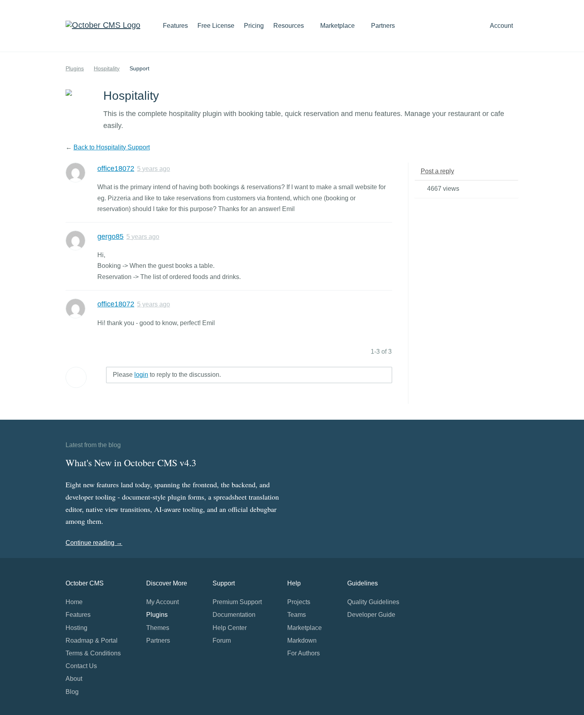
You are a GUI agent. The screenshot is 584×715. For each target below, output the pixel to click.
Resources (289, 25)
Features (175, 25)
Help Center (230, 627)
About (74, 678)
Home (74, 602)
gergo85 (110, 236)
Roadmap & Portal (92, 640)
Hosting (76, 627)
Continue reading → (94, 542)
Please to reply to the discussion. (167, 374)
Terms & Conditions (93, 653)
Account (502, 25)
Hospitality (107, 68)
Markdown (302, 640)
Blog (72, 691)
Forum (222, 640)
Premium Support (237, 602)
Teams (296, 614)
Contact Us (81, 666)
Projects (298, 602)
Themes (157, 627)
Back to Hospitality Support (111, 147)
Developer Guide (371, 614)
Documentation (234, 614)
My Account (162, 602)
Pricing (254, 25)
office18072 (115, 168)
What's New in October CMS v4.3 (131, 462)
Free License (215, 25)
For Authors (303, 653)
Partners (383, 25)
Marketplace (338, 25)
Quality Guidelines (373, 602)
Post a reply (437, 171)
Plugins (75, 68)
